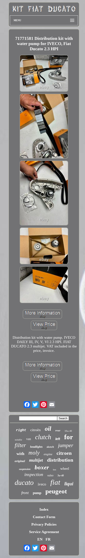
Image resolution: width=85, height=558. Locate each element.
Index (43, 509)
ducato (24, 482)
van (28, 439)
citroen (64, 453)
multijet (36, 460)
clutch (43, 437)
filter (20, 445)
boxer (42, 467)
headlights (36, 446)
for (68, 437)
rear (57, 430)
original (20, 461)
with (20, 453)
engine (48, 454)
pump (37, 493)
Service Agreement (44, 532)
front (25, 493)
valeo (50, 475)
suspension (25, 469)
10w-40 (68, 431)
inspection (33, 474)
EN (39, 539)
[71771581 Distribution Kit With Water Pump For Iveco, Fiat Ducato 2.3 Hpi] (44, 73)
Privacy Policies (44, 524)
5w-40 (61, 475)
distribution (60, 460)
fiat (55, 482)
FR (48, 539)
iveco (42, 484)
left (57, 439)
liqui (68, 483)
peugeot (56, 491)
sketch (50, 446)
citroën (35, 430)
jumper (65, 445)
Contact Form (44, 517)
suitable (18, 439)
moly (34, 453)
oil (48, 428)
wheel (64, 468)
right (21, 430)
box (54, 469)
